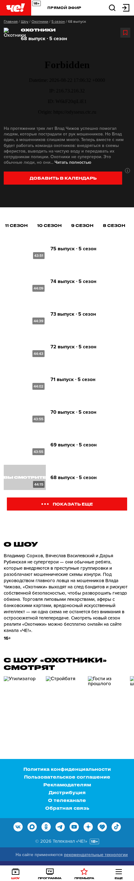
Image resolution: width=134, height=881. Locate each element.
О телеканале (67, 800)
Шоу (24, 21)
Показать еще (73, 504)
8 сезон (114, 225)
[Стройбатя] (64, 702)
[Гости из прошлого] (106, 702)
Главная (11, 21)
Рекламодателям (67, 784)
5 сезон (58, 21)
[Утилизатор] (22, 702)
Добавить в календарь (63, 178)
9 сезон (82, 225)
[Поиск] (112, 7)
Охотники (39, 21)
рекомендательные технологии (96, 854)
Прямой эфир (64, 8)
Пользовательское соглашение (67, 777)
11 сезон (16, 225)
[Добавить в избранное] (125, 33)
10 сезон (49, 225)
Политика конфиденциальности (67, 769)
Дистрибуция (67, 792)
